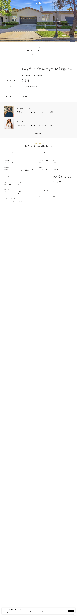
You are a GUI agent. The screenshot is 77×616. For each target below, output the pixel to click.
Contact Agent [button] (38, 57)
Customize (64, 611)
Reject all (57, 611)
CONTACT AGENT (38, 133)
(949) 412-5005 (32, 112)
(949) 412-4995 (32, 125)
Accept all (71, 611)
